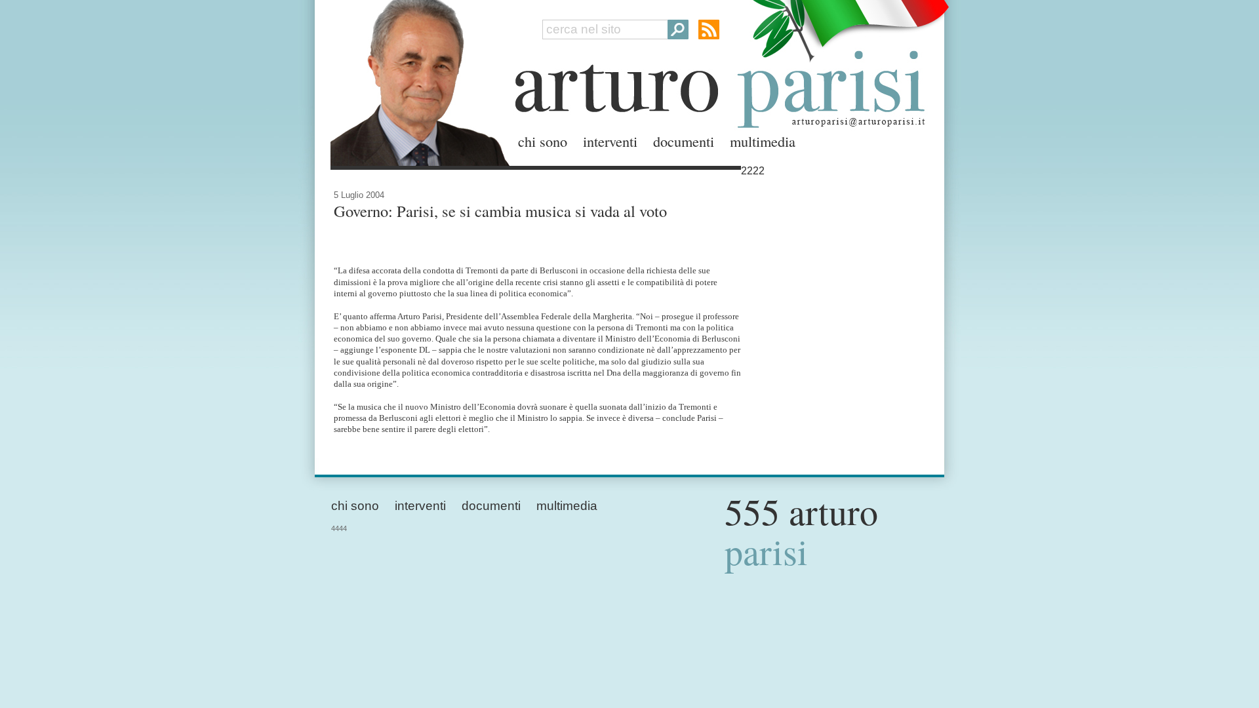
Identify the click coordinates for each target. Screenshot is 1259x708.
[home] (416, 80)
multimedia (762, 141)
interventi (610, 141)
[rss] (708, 29)
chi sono (542, 141)
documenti (683, 141)
